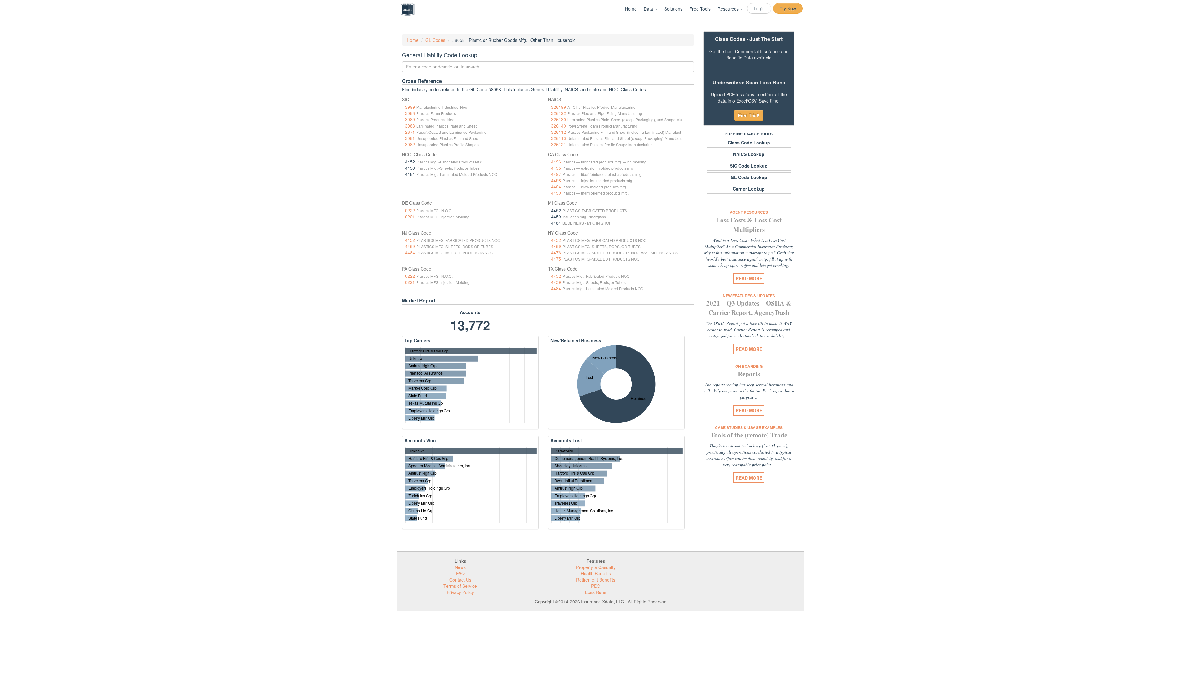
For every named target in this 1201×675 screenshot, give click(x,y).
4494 (556, 186)
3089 (410, 119)
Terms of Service (460, 586)
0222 (410, 210)
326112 (558, 132)
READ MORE (749, 278)
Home (631, 9)
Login (759, 8)
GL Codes (435, 40)
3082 (410, 144)
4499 (556, 193)
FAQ (460, 573)
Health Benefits (596, 573)
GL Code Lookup (749, 177)
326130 (558, 119)
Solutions (673, 9)
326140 (558, 125)
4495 (556, 168)
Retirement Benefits (595, 580)
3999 (410, 107)
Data (649, 9)
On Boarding (749, 366)
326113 (558, 138)
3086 (410, 113)
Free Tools (700, 9)
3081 (410, 138)
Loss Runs (595, 592)
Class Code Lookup (749, 142)
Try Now (788, 8)
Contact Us (460, 580)
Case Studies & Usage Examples (749, 427)
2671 (410, 132)
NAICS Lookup (748, 154)
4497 (556, 174)
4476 (556, 252)
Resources (728, 9)
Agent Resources (749, 212)
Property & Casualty (596, 567)
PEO (595, 586)
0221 (410, 216)
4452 (410, 240)
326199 (558, 107)
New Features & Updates (749, 295)
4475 (556, 259)
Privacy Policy (460, 592)
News (460, 567)
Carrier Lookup (749, 189)
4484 (410, 252)
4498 (556, 180)
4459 (410, 246)
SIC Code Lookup (749, 165)
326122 (558, 113)
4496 (556, 161)
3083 (410, 125)
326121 (558, 144)
